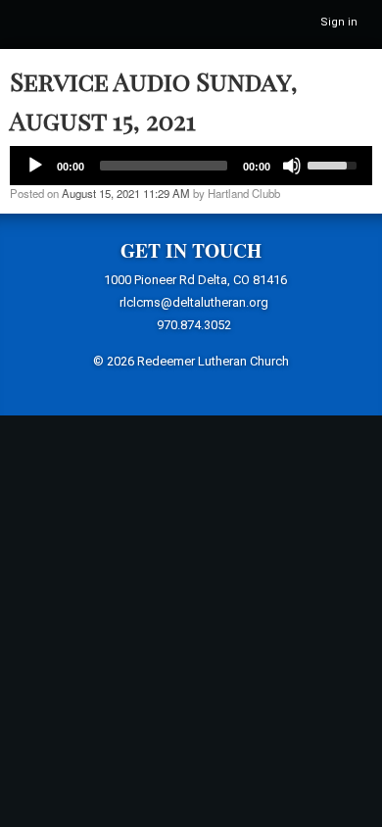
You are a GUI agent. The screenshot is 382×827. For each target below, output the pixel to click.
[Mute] (292, 165)
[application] (191, 165)
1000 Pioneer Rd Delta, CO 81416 (195, 279)
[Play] (35, 165)
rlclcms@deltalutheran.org (193, 302)
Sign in (339, 22)
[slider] (335, 163)
